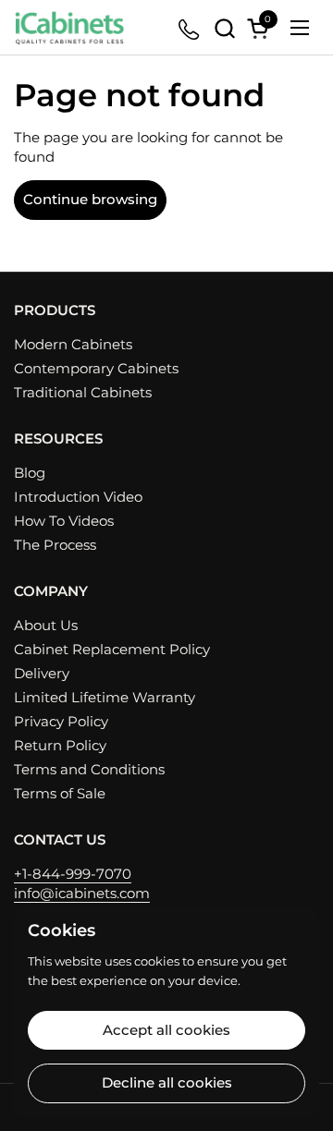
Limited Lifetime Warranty (104, 697)
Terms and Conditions (89, 769)
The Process (55, 544)
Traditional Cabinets (83, 392)
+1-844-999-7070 (72, 873)
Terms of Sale (59, 793)
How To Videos (64, 520)
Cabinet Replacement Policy (112, 649)
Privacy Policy (61, 721)
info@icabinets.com (82, 893)
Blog (29, 472)
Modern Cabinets (73, 344)
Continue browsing (90, 199)
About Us (46, 625)
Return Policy (60, 745)
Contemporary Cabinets (96, 368)
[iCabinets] (69, 27)
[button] (224, 28)
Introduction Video (78, 496)
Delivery (41, 673)
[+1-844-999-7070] (190, 28)
